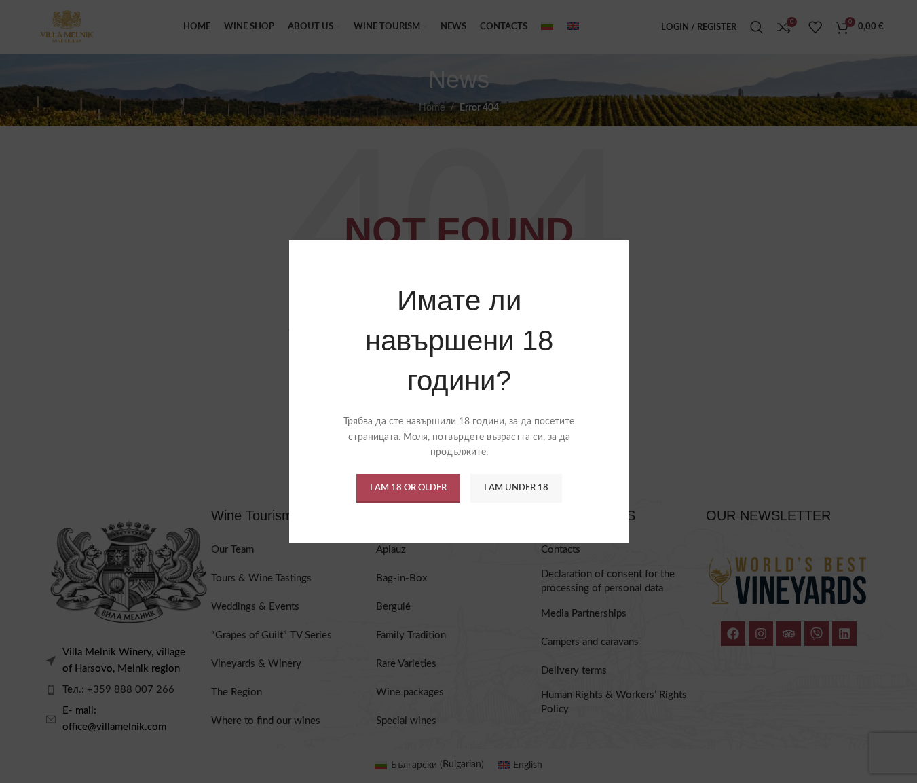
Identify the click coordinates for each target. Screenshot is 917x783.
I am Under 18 (515, 487)
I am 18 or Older (407, 487)
